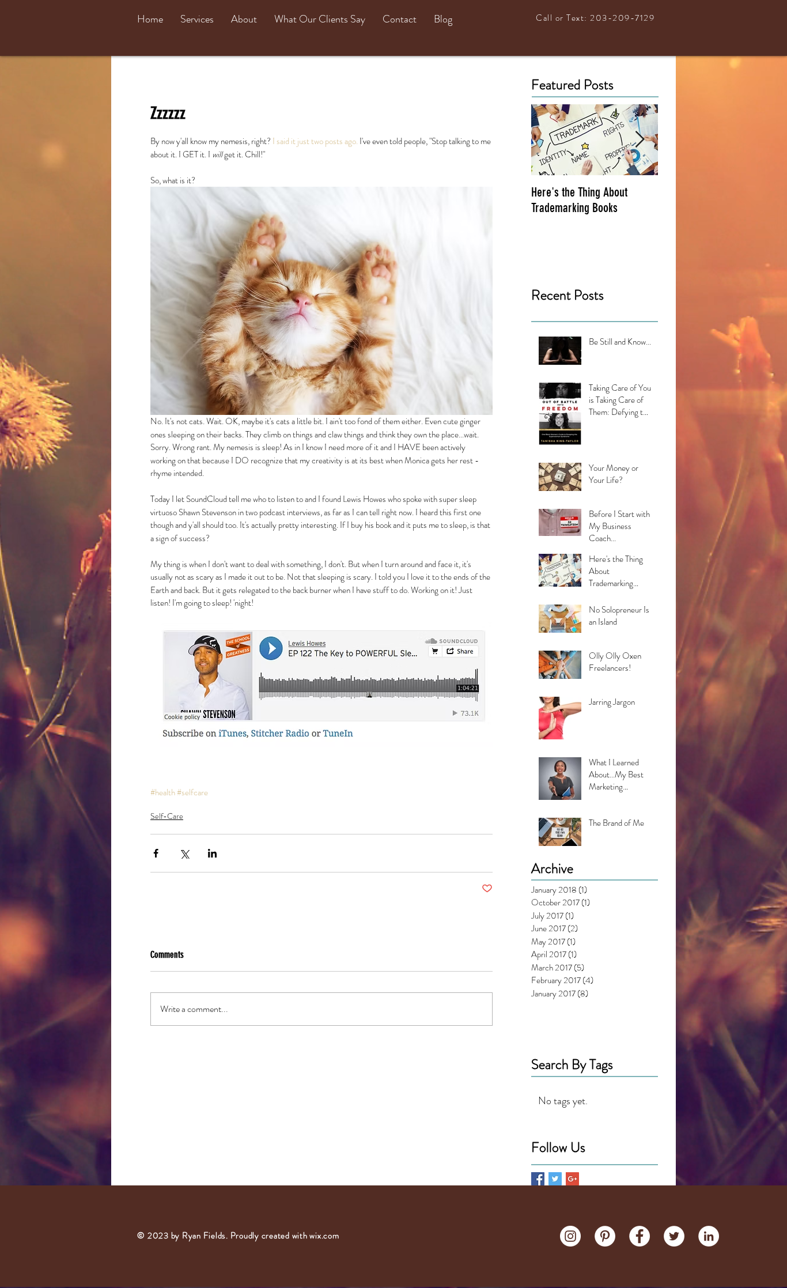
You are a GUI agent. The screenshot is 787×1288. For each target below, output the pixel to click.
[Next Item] (639, 140)
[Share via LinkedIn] (212, 853)
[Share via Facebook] (155, 853)
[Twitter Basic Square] (555, 1178)
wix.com (324, 1235)
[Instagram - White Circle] (570, 1236)
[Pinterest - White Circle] (605, 1236)
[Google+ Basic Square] (572, 1178)
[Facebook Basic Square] (537, 1178)
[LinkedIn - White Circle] (708, 1236)
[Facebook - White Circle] (639, 1236)
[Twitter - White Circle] (674, 1236)
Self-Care (166, 816)
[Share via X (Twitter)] (184, 853)
